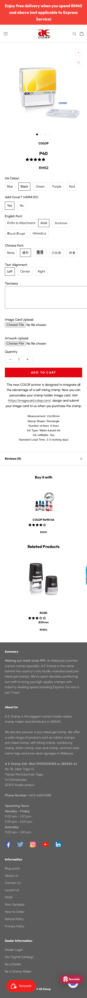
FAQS (9, 897)
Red (72, 186)
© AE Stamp (43, 989)
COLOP (43, 143)
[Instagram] (33, 844)
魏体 (40, 252)
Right (41, 271)
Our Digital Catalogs (19, 957)
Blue (10, 186)
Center (25, 271)
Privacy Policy (14, 926)
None (11, 253)
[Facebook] (8, 844)
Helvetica (39, 233)
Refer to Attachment (21, 223)
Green (40, 186)
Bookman (61, 223)
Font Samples (14, 904)
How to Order (14, 912)
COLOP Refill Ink (43, 519)
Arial (43, 223)
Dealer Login (14, 950)
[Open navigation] (6, 33)
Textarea (11, 283)
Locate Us (12, 890)
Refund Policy (14, 919)
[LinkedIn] (58, 844)
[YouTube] (45, 844)
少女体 (56, 252)
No (22, 205)
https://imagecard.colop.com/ (29, 400)
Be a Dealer (13, 964)
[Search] (74, 33)
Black (24, 186)
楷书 (25, 252)
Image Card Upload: (19, 319)
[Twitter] (20, 844)
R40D (43, 613)
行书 (72, 253)
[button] (36, 159)
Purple (57, 186)
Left (10, 271)
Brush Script (16, 234)
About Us (11, 876)
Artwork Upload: (17, 338)
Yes (9, 205)
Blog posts (12, 868)
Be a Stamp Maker (18, 971)
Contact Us (13, 883)
